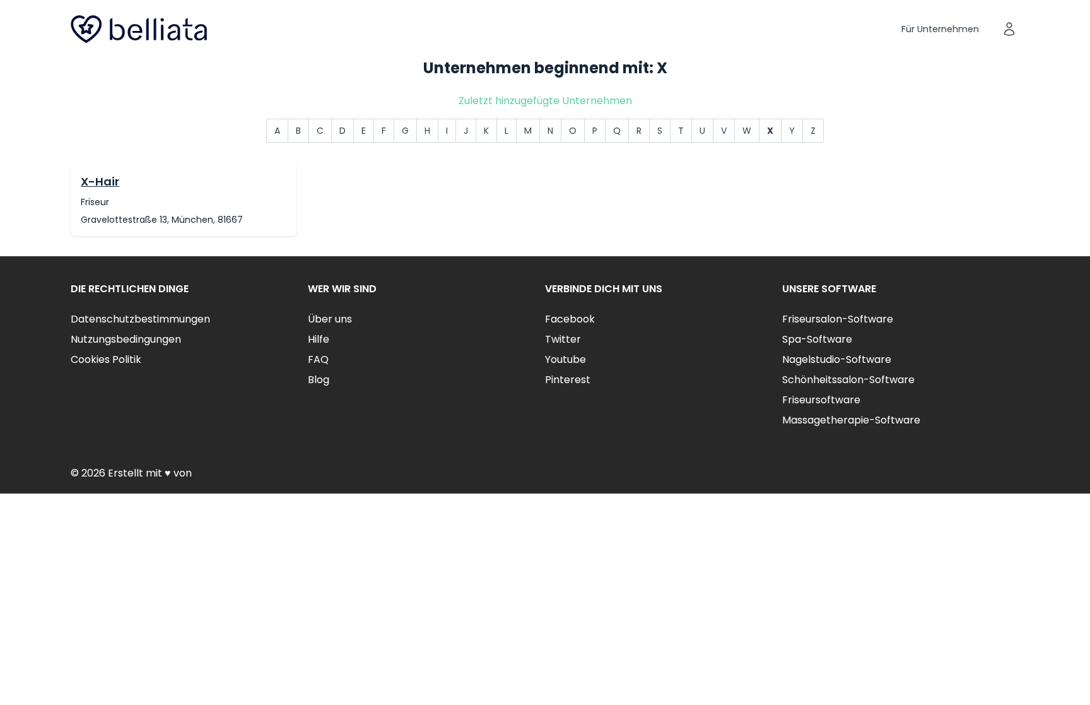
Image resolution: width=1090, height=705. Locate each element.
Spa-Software (817, 339)
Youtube (565, 359)
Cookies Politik (106, 359)
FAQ (318, 359)
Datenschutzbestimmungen (140, 319)
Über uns (330, 319)
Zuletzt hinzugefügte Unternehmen (545, 100)
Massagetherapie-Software (851, 420)
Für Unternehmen (940, 29)
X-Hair (100, 181)
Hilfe (318, 339)
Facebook (570, 319)
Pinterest (567, 379)
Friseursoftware (821, 400)
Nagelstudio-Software (836, 359)
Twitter (563, 339)
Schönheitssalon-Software (848, 379)
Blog (318, 379)
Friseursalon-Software (837, 319)
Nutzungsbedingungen (126, 339)
